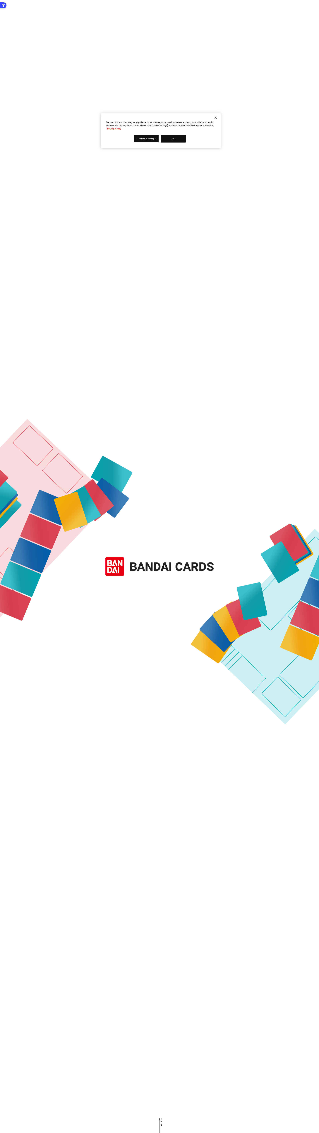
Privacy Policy (114, 128)
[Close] (216, 118)
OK (173, 138)
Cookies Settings (146, 138)
